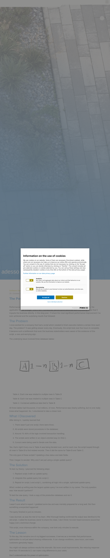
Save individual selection (55, 302)
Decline (64, 297)
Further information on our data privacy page (39, 273)
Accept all (45, 297)
